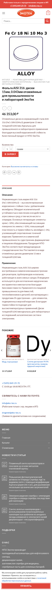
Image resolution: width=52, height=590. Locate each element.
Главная (6, 437)
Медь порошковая (10, 362)
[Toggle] (49, 442)
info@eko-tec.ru (35, 6)
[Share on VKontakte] (14, 172)
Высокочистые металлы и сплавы (24, 166)
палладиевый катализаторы (16, 553)
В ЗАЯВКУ (10, 154)
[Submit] (47, 21)
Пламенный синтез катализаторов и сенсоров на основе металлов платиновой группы (26, 466)
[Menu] (3, 13)
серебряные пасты (11, 566)
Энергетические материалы (16, 82)
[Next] (50, 355)
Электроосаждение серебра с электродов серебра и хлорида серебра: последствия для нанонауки (29, 498)
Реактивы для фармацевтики (28, 80)
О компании (8, 448)
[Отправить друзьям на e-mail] (9, 172)
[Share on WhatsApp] (4, 172)
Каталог (6, 80)
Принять (26, 586)
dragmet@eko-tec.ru (11, 412)
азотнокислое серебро (13, 563)
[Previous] (2, 355)
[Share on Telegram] (19, 172)
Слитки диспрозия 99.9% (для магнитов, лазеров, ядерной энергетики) (38, 364)
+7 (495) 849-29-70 (18, 6)
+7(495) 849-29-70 (11, 383)
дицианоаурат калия (12, 560)
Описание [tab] (7, 188)
